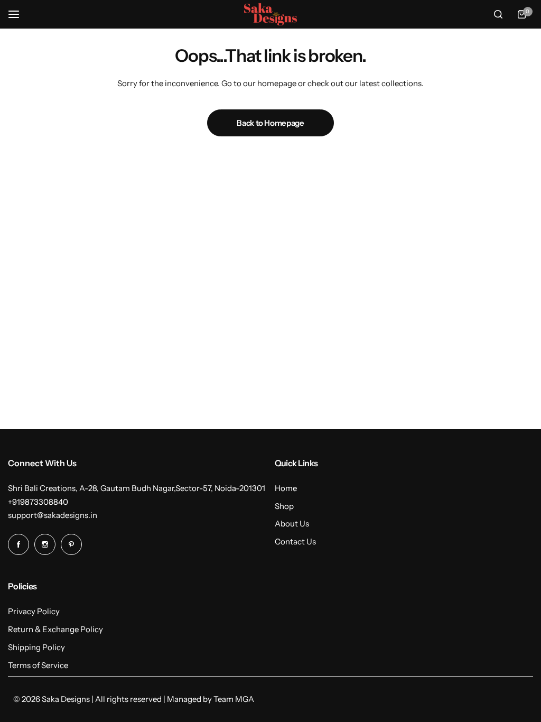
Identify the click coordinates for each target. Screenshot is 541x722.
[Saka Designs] (270, 14)
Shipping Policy (36, 647)
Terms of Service (38, 665)
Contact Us (295, 541)
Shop (284, 506)
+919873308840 (38, 502)
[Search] (498, 14)
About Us (292, 524)
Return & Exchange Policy (55, 629)
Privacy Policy (34, 611)
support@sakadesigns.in (52, 515)
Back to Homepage (270, 123)
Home (286, 488)
